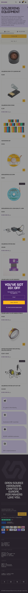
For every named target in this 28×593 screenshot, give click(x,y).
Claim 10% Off (14, 302)
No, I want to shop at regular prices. (14, 307)
